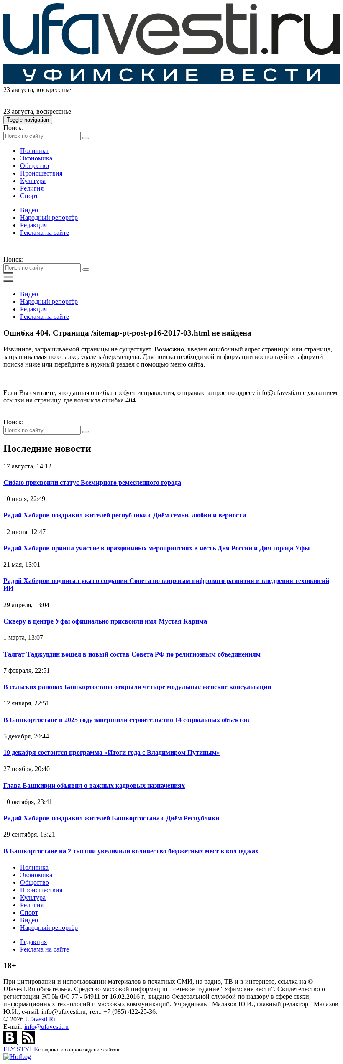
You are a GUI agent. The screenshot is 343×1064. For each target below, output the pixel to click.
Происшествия (41, 173)
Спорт (29, 195)
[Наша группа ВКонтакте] (10, 1041)
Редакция (33, 225)
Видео (29, 210)
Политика (34, 150)
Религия (32, 188)
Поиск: (13, 127)
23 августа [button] (18, 89)
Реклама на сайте (44, 232)
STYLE (20, 1049)
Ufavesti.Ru (41, 1019)
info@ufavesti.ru (46, 1026)
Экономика (36, 158)
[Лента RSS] (28, 1041)
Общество (34, 165)
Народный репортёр (49, 217)
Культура (33, 180)
